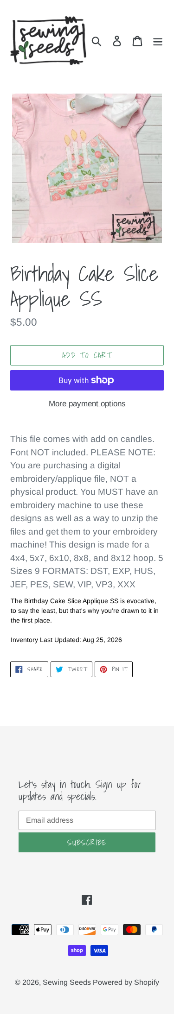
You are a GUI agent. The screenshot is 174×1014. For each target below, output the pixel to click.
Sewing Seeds (68, 982)
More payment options (87, 403)
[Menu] (158, 40)
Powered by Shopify (126, 982)
